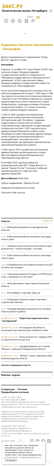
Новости (5, 221)
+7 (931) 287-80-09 (9, 431)
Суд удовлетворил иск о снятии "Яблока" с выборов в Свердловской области (25, 347)
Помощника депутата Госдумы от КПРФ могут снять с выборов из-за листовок (26, 275)
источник (29, 187)
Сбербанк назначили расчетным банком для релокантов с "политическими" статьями (26, 247)
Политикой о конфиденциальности (23, 457)
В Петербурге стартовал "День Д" (24, 292)
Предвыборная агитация (15, 392)
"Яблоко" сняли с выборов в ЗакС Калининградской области (26, 357)
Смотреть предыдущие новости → (27, 365)
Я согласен (11, 460)
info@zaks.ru (25, 431)
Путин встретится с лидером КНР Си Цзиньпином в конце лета (26, 338)
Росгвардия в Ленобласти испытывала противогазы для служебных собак (24, 329)
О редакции (8, 389)
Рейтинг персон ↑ (27, 375)
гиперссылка (7, 407)
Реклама (22, 389)
